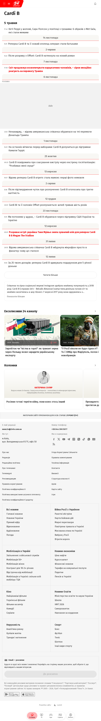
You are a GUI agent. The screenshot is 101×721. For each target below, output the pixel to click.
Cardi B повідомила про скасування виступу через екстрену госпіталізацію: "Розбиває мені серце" (52, 164)
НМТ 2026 (59, 604)
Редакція (6, 458)
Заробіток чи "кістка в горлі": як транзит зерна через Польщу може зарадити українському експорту (31, 352)
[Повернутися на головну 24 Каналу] (4, 4)
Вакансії (55, 473)
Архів (54, 484)
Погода (10, 535)
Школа (58, 600)
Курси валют (61, 559)
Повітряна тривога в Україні (69, 526)
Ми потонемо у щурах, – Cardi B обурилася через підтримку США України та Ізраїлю (51, 218)
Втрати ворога (62, 539)
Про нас (5, 452)
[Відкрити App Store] (28, 694)
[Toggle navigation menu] (9, 4)
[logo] (16, 3)
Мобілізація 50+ (14, 559)
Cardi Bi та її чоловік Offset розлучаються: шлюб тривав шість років (48, 205)
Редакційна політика (11, 463)
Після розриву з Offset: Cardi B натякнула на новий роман (41, 55)
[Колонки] (95, 365)
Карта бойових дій (64, 518)
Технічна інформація (60, 463)
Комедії (10, 608)
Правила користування (12, 484)
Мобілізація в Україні (18, 551)
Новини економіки (65, 551)
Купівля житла (13, 633)
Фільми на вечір (14, 604)
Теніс (57, 637)
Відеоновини (13, 526)
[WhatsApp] (89, 439)
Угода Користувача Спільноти (64, 452)
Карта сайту (57, 489)
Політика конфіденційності (14, 489)
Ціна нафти (60, 555)
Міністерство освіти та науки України (74, 596)
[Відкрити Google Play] (12, 694)
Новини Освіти (63, 591)
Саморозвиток (62, 608)
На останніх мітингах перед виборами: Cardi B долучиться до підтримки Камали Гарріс (49, 149)
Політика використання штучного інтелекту (21, 494)
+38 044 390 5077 (59, 429)
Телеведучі (7, 473)
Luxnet (59, 705)
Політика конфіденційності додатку (17, 500)
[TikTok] (84, 439)
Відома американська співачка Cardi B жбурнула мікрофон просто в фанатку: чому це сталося (48, 249)
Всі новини (12, 509)
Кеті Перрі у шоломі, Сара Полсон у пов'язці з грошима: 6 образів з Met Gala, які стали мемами (52, 31)
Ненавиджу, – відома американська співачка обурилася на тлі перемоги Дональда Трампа (50, 133)
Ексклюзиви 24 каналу (20, 311)
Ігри (53, 494)
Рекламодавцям (9, 479)
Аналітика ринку (14, 629)
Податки (59, 572)
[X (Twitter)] (59, 439)
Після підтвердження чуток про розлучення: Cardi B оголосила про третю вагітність (50, 191)
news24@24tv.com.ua (12, 429)
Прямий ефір (13, 522)
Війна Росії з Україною (67, 509)
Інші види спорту (63, 646)
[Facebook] (54, 439)
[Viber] (79, 439)
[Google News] (94, 439)
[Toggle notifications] (95, 4)
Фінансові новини (64, 564)
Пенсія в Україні (63, 576)
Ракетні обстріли (63, 514)
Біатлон (58, 641)
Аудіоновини (12, 530)
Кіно (8, 591)
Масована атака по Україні (68, 530)
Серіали (10, 613)
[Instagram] (74, 439)
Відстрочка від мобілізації (19, 572)
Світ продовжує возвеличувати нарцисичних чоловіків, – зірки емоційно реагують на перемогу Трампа (50, 69)
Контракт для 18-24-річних (20, 568)
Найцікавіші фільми (16, 596)
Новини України (14, 518)
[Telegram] (69, 439)
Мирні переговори (64, 522)
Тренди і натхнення (16, 637)
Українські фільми (15, 600)
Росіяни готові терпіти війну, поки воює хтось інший (35, 401)
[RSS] (54, 444)
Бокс (57, 629)
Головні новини (14, 514)
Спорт (58, 624)
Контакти (56, 468)
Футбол (58, 633)
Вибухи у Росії (62, 535)
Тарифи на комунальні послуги (70, 568)
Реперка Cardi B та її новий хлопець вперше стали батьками (43, 43)
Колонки (10, 365)
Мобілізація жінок (15, 564)
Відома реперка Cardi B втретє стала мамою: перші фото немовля (46, 177)
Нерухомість (13, 624)
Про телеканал (8, 468)
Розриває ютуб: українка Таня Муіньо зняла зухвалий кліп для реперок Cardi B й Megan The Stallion (52, 234)
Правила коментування (62, 458)
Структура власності (60, 479)
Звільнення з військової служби (22, 555)
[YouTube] (64, 439)
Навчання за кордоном (66, 613)
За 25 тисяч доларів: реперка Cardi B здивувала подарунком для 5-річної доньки (50, 264)
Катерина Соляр (43, 387)
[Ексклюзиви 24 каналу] (95, 311)
